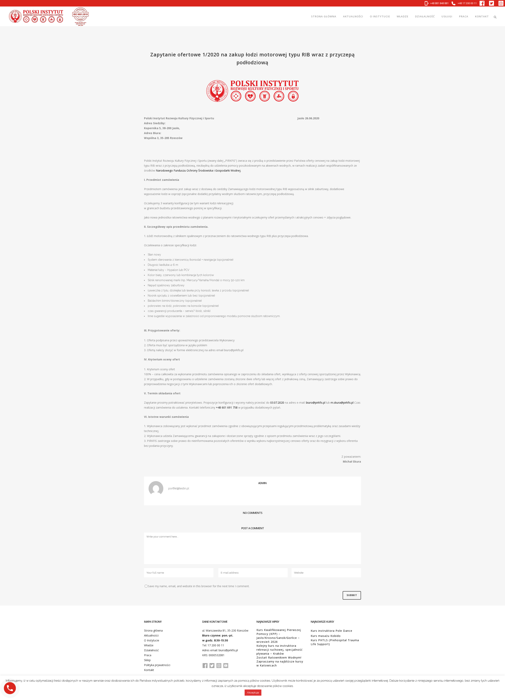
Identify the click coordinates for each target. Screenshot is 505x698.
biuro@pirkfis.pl (228, 650)
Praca (147, 655)
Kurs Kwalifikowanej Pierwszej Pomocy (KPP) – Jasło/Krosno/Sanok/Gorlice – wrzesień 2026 (278, 636)
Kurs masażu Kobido (326, 636)
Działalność (151, 650)
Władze (148, 645)
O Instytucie (151, 640)
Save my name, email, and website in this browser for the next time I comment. (199, 586)
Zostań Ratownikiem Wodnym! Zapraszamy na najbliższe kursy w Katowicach (279, 661)
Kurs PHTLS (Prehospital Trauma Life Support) (335, 642)
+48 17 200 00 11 (467, 3)
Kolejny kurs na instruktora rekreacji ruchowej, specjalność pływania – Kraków (279, 649)
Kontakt (149, 670)
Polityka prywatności (157, 665)
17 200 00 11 (216, 645)
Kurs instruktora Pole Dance (331, 631)
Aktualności (151, 635)
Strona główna (153, 630)
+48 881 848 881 (439, 3)
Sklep (147, 660)
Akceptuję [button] (253, 692)
